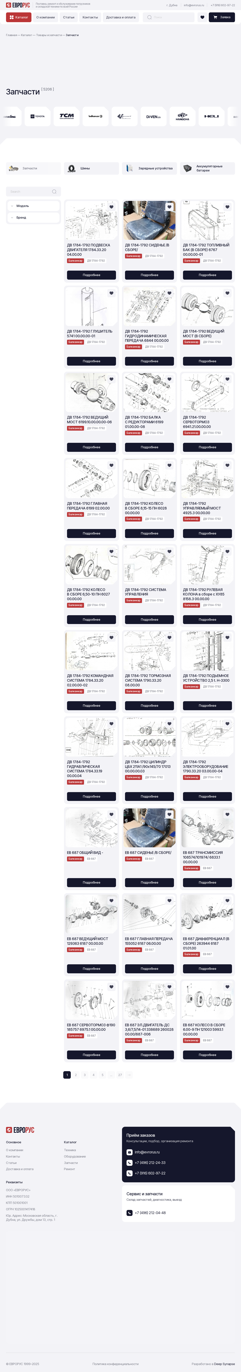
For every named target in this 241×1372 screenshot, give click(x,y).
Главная (11, 35)
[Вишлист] (202, 17)
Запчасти (71, 1163)
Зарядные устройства (156, 168)
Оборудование (75, 1156)
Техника (70, 1150)
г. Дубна (172, 5)
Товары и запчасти (49, 35)
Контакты (90, 17)
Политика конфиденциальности (116, 1364)
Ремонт (69, 1169)
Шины (85, 168)
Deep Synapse (224, 1364)
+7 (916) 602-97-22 (223, 5)
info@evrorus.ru (194, 5)
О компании (45, 17)
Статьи (68, 17)
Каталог (27, 35)
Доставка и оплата (121, 17)
